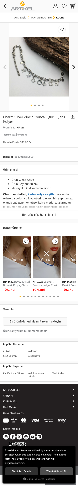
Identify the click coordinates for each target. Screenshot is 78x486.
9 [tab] (50, 296)
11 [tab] (58, 296)
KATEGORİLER (11, 390)
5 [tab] (35, 296)
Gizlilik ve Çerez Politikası (41, 478)
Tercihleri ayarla (21, 471)
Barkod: (8, 156)
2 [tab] (35, 105)
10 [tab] (54, 296)
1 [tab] (31, 105)
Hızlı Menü (9, 407)
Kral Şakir (32, 351)
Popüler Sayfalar (13, 366)
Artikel (6, 351)
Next (73, 67)
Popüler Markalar (13, 344)
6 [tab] (39, 296)
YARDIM (8, 395)
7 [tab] (43, 296)
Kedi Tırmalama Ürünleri (36, 375)
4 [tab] (42, 105)
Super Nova (34, 355)
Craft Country (10, 355)
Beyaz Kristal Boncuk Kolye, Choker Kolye (16, 283)
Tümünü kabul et (56, 471)
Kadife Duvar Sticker (13, 373)
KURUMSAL (10, 401)
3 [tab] (39, 105)
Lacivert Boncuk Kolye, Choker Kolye (46, 283)
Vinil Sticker (58, 373)
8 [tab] (46, 296)
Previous (4, 67)
